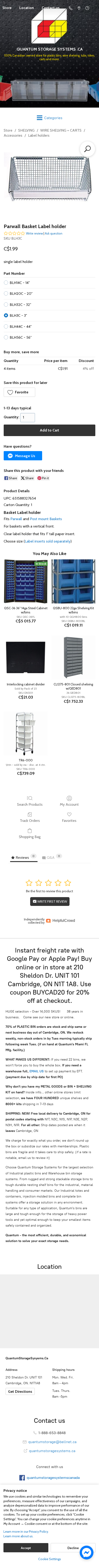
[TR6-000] (26, 734)
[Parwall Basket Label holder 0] (49, 179)
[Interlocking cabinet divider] (26, 658)
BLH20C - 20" (21, 293)
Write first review (52, 901)
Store (8, 130)
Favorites (69, 820)
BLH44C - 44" (21, 326)
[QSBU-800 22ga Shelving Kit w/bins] (73, 581)
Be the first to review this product (49, 891)
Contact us (51, 8)
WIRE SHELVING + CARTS (61, 130)
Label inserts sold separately (47, 541)
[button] (19, 392)
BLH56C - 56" (21, 337)
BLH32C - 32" (20, 304)
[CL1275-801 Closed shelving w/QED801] (73, 658)
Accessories (13, 135)
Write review (34, 233)
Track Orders (30, 820)
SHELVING (26, 130)
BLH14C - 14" (20, 282)
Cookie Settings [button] (49, 1559)
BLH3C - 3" (18, 315)
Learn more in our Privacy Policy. (26, 1531)
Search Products (30, 804)
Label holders (39, 135)
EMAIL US (36, 1071)
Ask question (53, 233)
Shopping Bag (30, 837)
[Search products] (87, 149)
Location (26, 8)
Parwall (16, 519)
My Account (69, 804)
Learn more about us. (18, 1536)
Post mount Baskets (46, 519)
